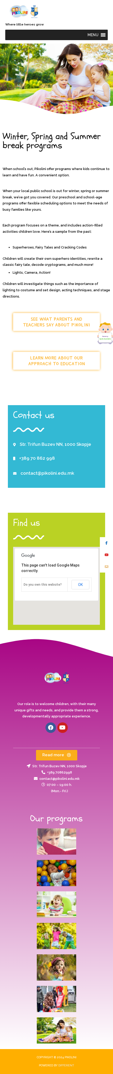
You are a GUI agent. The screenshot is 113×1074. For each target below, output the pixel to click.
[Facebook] (50, 727)
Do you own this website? (43, 584)
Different (66, 1065)
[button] (93, 35)
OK (80, 585)
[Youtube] (62, 727)
